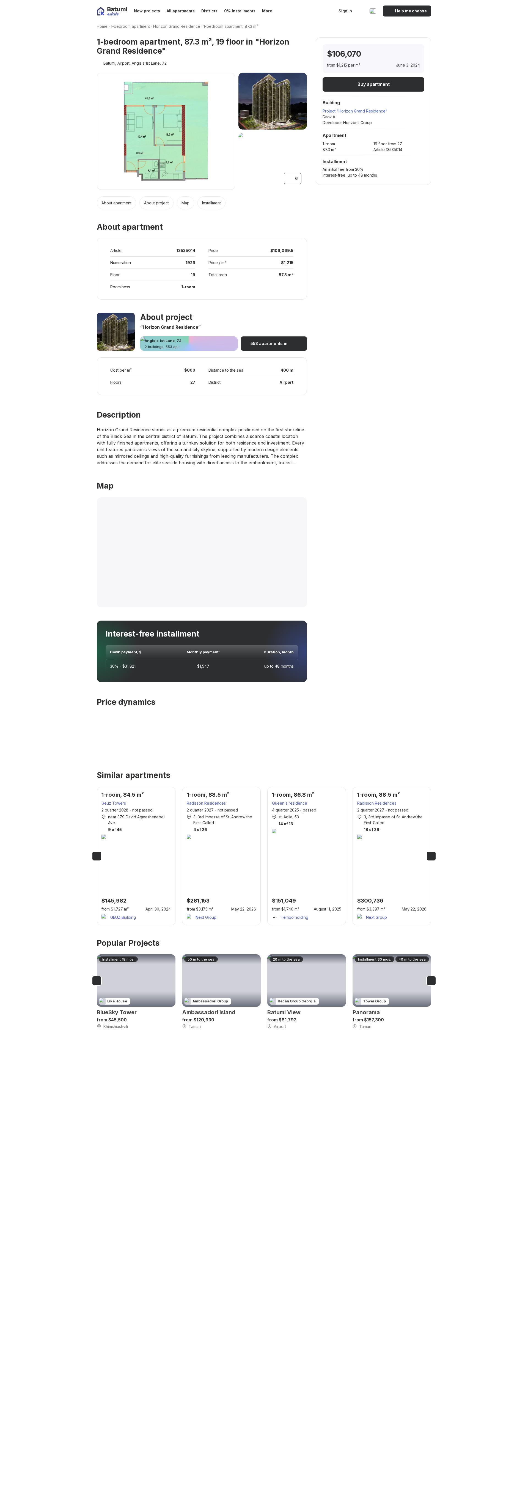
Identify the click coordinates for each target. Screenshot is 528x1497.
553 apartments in (269, 343)
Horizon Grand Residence (176, 26)
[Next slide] (431, 856)
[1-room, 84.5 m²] (136, 856)
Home (102, 26)
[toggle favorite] (392, 54)
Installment (211, 203)
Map (185, 203)
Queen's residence (289, 803)
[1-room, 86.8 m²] (307, 856)
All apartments (181, 11)
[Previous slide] (97, 856)
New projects (147, 11)
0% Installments (239, 11)
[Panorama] (392, 991)
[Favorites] (361, 11)
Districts (209, 11)
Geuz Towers (113, 803)
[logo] (112, 11)
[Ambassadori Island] (221, 991)
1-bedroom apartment (130, 26)
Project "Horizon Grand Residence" (355, 111)
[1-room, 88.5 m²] (221, 856)
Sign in (345, 11)
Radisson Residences (206, 803)
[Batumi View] (306, 991)
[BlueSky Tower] (136, 991)
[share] (415, 54)
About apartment (116, 203)
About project (156, 203)
